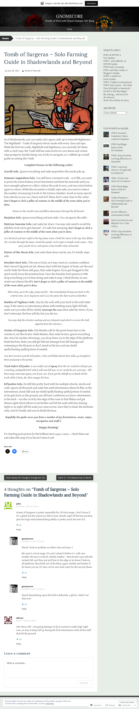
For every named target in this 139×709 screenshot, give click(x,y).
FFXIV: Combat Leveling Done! (117, 82)
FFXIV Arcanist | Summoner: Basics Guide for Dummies (120, 136)
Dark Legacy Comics (59, 434)
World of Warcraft (32, 70)
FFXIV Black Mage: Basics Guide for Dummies (119, 189)
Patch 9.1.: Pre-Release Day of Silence (74, 477)
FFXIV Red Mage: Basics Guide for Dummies (119, 147)
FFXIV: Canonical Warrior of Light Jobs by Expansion (121, 170)
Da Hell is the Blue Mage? (115, 91)
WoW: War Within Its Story (116, 100)
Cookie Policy (50, 704)
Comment (84, 683)
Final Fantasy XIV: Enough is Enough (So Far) (25, 477)
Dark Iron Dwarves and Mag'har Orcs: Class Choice (121, 223)
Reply (18, 529)
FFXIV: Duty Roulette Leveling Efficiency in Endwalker (121, 234)
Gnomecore (69, 16)
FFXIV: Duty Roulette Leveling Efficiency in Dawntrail (121, 158)
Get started (91, 3)
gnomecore (27, 538)
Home (69, 29)
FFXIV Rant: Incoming (113, 67)
